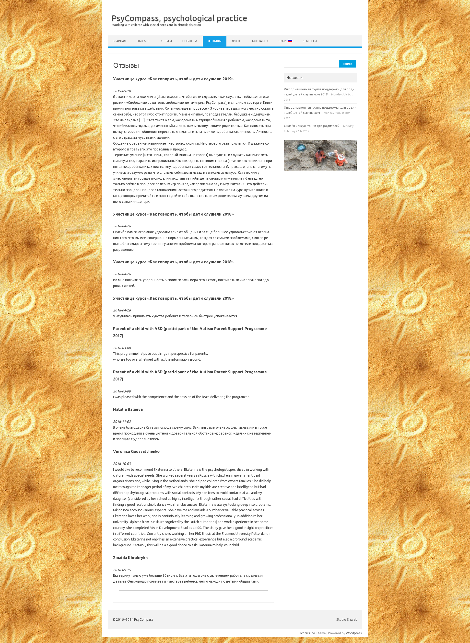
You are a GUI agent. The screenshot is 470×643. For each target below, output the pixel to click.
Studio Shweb (346, 619)
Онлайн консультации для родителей (312, 125)
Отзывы (215, 41)
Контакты (260, 41)
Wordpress (354, 633)
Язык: (283, 41)
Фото (237, 41)
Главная (119, 41)
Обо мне (143, 41)
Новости (189, 41)
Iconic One (307, 633)
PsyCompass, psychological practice (179, 18)
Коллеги (310, 41)
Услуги (166, 41)
